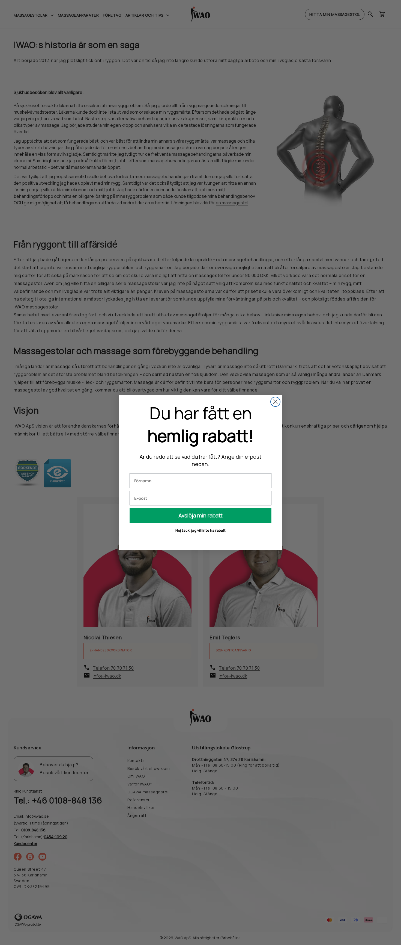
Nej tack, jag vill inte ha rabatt (200, 530)
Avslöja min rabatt (200, 515)
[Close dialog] (275, 402)
